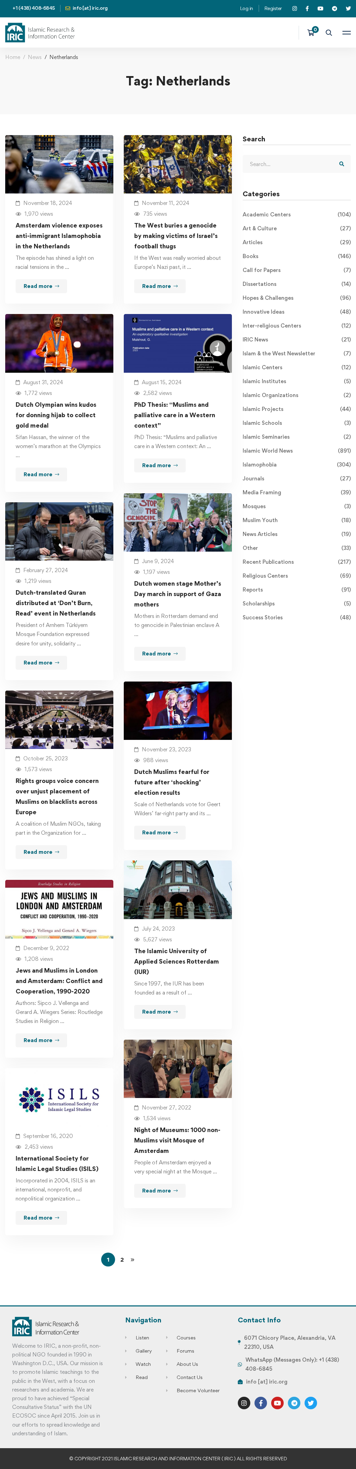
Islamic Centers (297, 367)
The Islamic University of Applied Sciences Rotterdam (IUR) (176, 961)
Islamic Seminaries (297, 437)
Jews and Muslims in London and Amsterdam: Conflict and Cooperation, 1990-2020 (59, 981)
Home (12, 57)
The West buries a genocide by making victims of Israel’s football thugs (176, 236)
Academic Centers (297, 214)
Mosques (297, 506)
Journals (297, 478)
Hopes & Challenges (297, 298)
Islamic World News (297, 450)
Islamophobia (297, 464)
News (35, 57)
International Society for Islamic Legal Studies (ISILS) (57, 1163)
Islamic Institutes (297, 381)
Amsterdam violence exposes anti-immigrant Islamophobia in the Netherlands (59, 236)
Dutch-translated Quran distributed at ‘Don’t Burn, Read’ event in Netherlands (56, 603)
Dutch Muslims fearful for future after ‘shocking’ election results (171, 782)
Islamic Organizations (297, 395)
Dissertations (297, 284)
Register (273, 8)
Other (297, 548)
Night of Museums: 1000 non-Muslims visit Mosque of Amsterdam (177, 1140)
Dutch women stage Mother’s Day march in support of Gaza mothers (177, 594)
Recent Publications (297, 562)
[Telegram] (294, 1403)
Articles (297, 242)
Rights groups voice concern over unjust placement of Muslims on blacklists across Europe (57, 796)
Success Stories (297, 617)
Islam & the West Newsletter (297, 353)
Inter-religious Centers (297, 325)
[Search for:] (297, 164)
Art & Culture (297, 228)
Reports (297, 589)
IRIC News (297, 339)
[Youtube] (277, 1403)
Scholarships (297, 603)
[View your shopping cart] (313, 32)
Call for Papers (297, 270)
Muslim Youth (297, 520)
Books (297, 256)
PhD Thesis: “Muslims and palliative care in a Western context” (174, 415)
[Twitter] (311, 1403)
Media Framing (297, 492)
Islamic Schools (297, 423)
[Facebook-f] (260, 1403)
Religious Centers (297, 575)
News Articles (297, 534)
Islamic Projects (297, 409)
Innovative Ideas (297, 311)
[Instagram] (244, 1403)
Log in (246, 8)
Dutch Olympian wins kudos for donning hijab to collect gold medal (56, 415)
